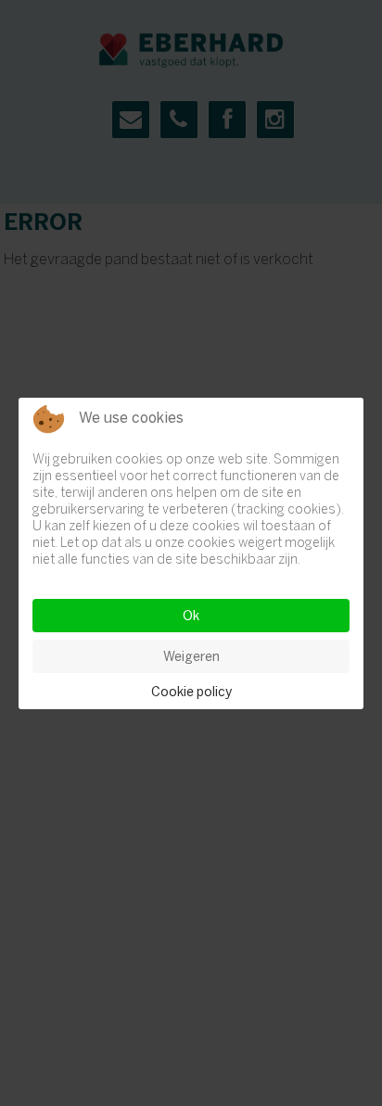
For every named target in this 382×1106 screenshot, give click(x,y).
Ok (191, 615)
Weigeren (191, 656)
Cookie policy (191, 691)
